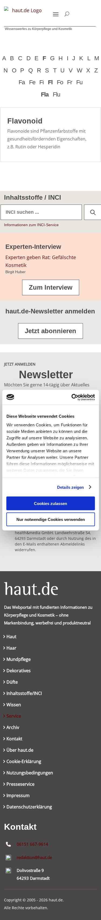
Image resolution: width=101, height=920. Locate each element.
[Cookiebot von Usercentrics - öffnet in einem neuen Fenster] (72, 397)
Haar (11, 648)
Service (13, 716)
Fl (50, 82)
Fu (79, 82)
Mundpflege (18, 659)
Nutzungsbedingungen (29, 773)
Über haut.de (19, 750)
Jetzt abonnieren (50, 330)
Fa (22, 82)
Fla (44, 94)
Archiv (12, 727)
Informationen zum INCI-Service (31, 225)
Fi (41, 82)
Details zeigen (70, 487)
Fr (69, 82)
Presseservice (20, 784)
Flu (56, 94)
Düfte (12, 682)
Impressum (18, 796)
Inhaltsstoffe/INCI (24, 693)
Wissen (13, 705)
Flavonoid (25, 121)
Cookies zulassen (50, 503)
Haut (11, 637)
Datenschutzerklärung (29, 807)
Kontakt (14, 739)
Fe (32, 82)
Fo (60, 82)
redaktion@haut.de (34, 857)
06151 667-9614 (32, 844)
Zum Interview (50, 287)
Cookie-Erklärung (23, 762)
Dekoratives (18, 671)
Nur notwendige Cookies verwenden (50, 519)
